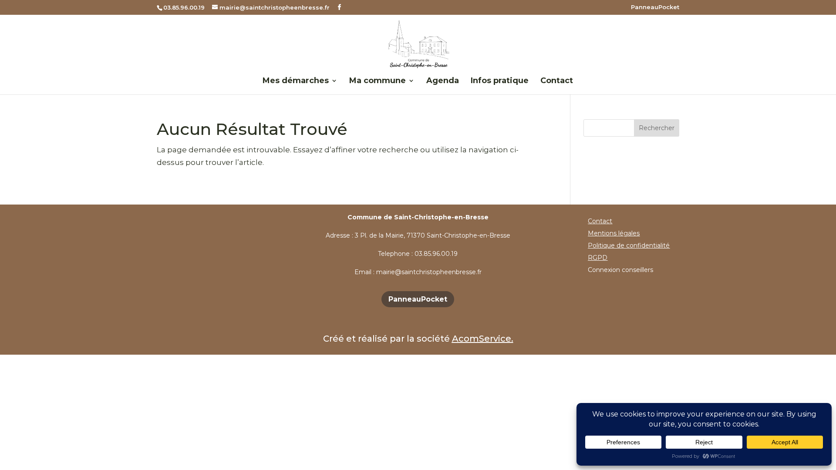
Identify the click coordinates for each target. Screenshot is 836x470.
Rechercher (656, 128)
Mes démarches (296, 81)
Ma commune (377, 81)
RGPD (597, 258)
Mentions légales (614, 233)
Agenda (442, 81)
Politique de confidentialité (629, 245)
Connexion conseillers (620, 270)
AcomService (481, 338)
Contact (556, 81)
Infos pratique (500, 81)
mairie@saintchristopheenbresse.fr (429, 272)
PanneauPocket (655, 7)
